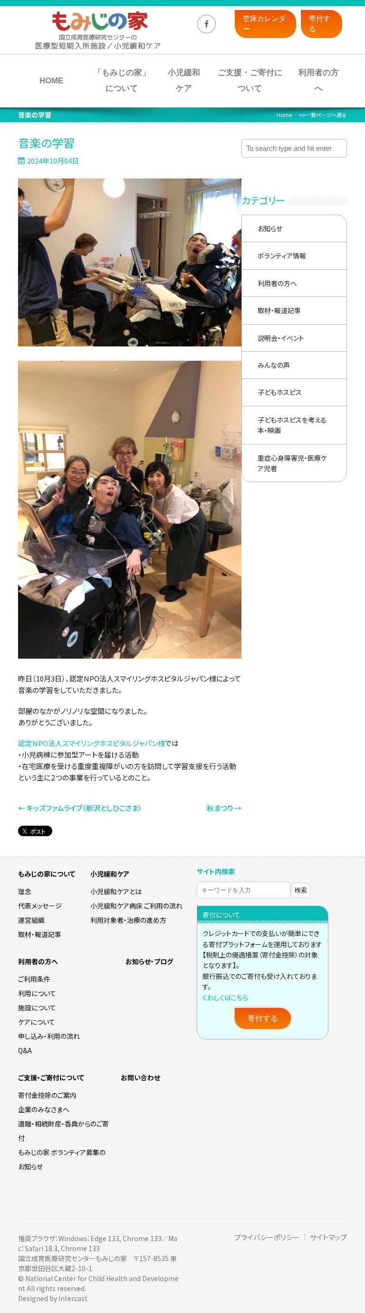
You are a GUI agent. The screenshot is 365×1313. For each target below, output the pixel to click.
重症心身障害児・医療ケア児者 (292, 463)
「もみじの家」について (122, 80)
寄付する (263, 1018)
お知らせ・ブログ (149, 961)
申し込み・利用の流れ (49, 1036)
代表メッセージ (40, 905)
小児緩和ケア (184, 80)
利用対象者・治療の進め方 (128, 920)
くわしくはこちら (225, 997)
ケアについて (36, 1022)
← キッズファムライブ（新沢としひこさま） (80, 808)
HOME (51, 80)
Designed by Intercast (52, 1298)
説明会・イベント (281, 338)
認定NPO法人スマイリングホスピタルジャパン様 (91, 743)
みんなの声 (274, 365)
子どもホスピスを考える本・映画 (292, 425)
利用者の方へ (318, 80)
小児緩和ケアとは (116, 891)
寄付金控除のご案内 (47, 1095)
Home (284, 115)
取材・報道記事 (279, 310)
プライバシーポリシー (267, 1237)
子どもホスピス (280, 392)
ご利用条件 (34, 979)
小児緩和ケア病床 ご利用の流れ (136, 905)
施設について (37, 1007)
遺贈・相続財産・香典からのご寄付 (63, 1131)
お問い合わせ (140, 1077)
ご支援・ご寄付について (250, 80)
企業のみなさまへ (43, 1109)
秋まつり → (224, 808)
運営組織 (31, 920)
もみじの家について (46, 874)
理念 (24, 891)
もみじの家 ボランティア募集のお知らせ (62, 1159)
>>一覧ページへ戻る (323, 115)
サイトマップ (328, 1237)
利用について (37, 993)
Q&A (25, 1050)
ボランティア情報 (282, 255)
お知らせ (270, 228)
